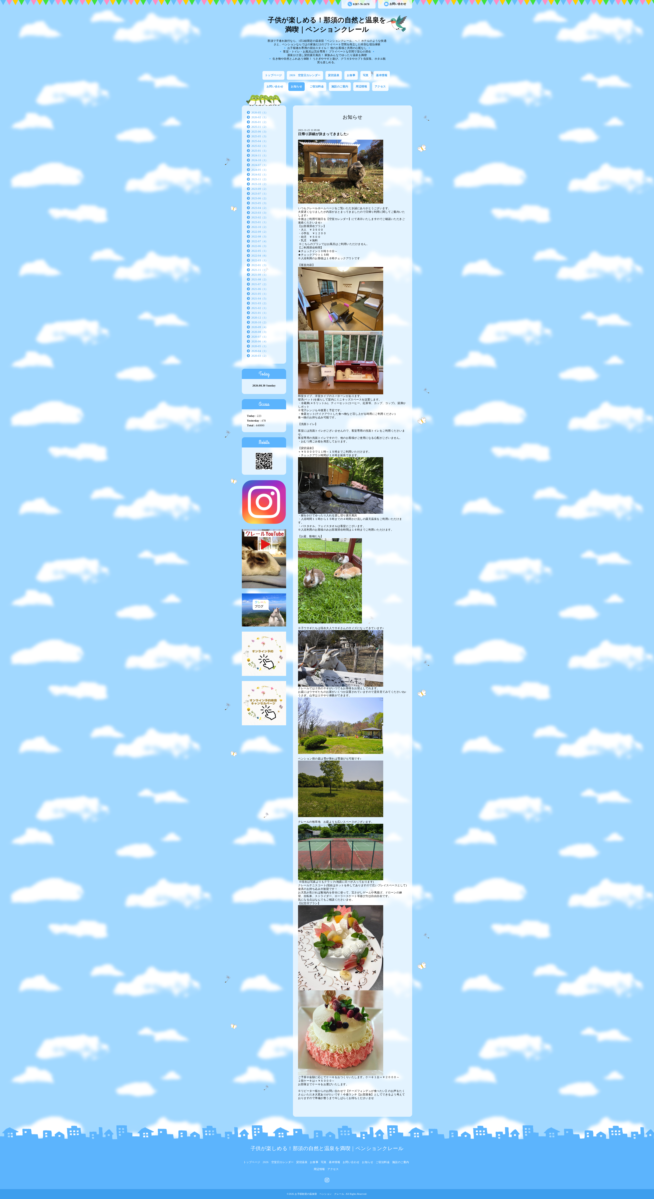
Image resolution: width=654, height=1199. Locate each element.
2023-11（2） (259, 179)
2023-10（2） (259, 184)
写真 (366, 75)
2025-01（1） (259, 150)
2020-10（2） (259, 322)
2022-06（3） (259, 246)
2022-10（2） (259, 227)
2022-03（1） (259, 260)
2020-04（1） (259, 351)
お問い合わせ (398, 3)
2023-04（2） (259, 207)
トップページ (273, 75)
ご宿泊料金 (317, 86)
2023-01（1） (259, 222)
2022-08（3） (259, 236)
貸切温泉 (333, 75)
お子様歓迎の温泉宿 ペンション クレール (319, 1194)
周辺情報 (361, 86)
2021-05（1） (259, 293)
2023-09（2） (259, 188)
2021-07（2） (259, 284)
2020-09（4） (259, 327)
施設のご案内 (339, 86)
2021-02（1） (259, 308)
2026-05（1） (259, 112)
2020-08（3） (259, 331)
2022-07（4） (259, 241)
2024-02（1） (259, 174)
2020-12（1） (259, 317)
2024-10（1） (259, 160)
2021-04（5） (259, 298)
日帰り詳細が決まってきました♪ (323, 134)
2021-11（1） (259, 269)
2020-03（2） (259, 355)
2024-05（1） (259, 169)
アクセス (380, 86)
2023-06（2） (259, 198)
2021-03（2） (259, 303)
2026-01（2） (259, 122)
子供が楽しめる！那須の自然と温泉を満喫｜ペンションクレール (327, 1148)
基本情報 (381, 75)
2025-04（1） (259, 141)
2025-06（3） (259, 131)
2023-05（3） (259, 203)
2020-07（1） (259, 336)
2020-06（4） (259, 341)
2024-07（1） (259, 165)
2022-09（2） (259, 231)
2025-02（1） (259, 145)
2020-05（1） (259, 346)
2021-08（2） (259, 279)
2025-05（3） (259, 136)
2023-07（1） (259, 193)
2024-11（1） (259, 155)
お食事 (351, 75)
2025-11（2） (259, 126)
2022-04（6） (259, 255)
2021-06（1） (259, 289)
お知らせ (296, 86)
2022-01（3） (259, 265)
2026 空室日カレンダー (305, 75)
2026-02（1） (259, 117)
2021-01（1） (259, 312)
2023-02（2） (259, 217)
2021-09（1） (259, 274)
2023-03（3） (259, 212)
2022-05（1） (259, 250)
